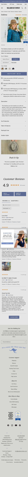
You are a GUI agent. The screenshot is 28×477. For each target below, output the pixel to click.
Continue (7, 243)
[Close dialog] (26, 230)
